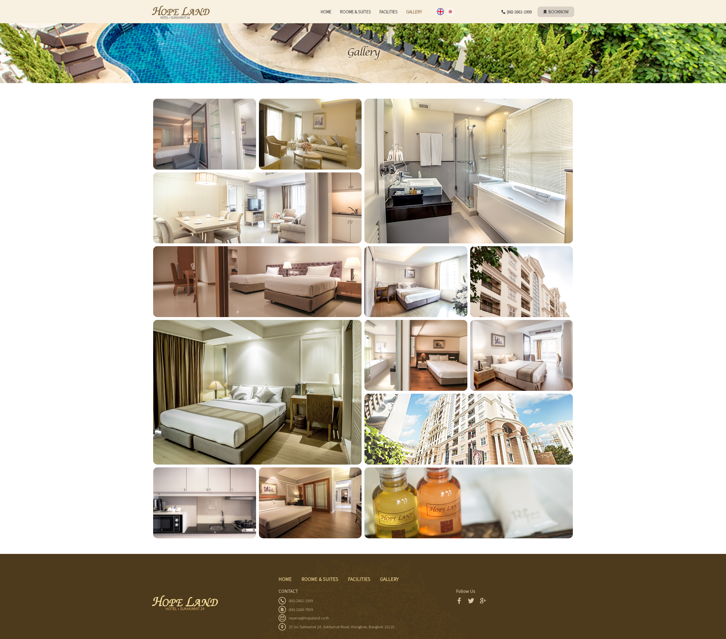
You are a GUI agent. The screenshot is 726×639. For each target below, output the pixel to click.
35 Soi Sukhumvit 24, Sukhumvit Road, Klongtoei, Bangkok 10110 (341, 626)
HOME (326, 11)
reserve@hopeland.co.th (309, 618)
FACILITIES (388, 11)
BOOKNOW (558, 11)
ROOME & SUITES (355, 11)
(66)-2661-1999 (519, 11)
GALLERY (389, 578)
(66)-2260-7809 (301, 609)
